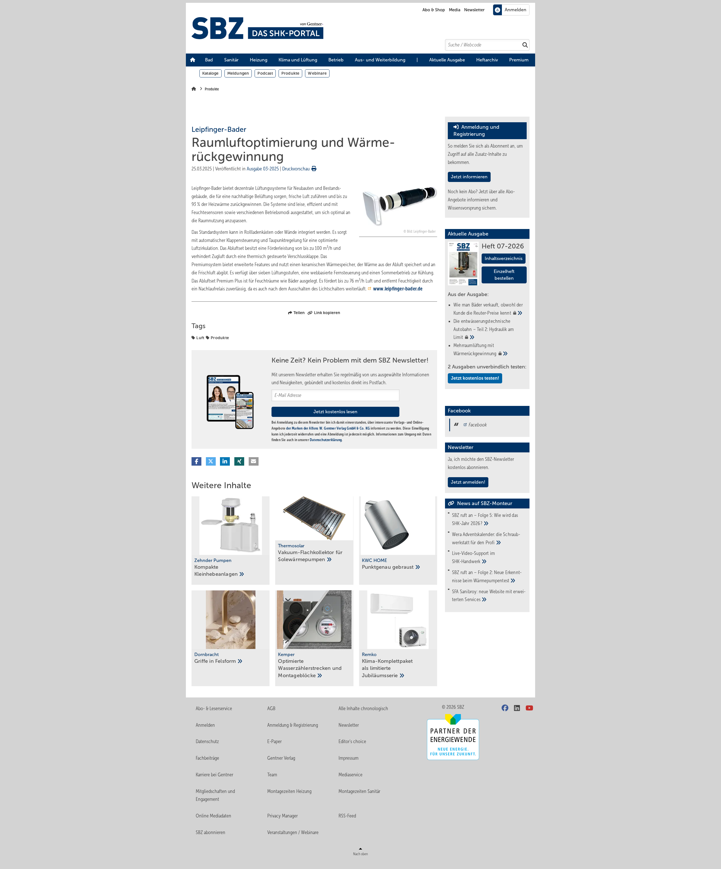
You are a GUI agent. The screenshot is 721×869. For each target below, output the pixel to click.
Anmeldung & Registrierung (292, 725)
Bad (209, 59)
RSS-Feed (347, 816)
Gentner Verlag (281, 758)
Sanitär (231, 59)
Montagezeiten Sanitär (359, 791)
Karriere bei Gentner (214, 774)
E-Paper (274, 741)
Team (272, 774)
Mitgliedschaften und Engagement (215, 795)
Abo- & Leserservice (214, 708)
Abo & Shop (433, 10)
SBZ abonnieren (210, 832)
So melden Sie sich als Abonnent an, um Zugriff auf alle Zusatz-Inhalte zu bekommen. (485, 154)
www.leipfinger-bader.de (398, 289)
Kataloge (210, 73)
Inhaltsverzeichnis (503, 258)
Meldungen (238, 73)
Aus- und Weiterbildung (380, 59)
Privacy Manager (282, 816)
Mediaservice (350, 774)
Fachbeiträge (207, 758)
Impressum (349, 758)
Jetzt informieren (469, 176)
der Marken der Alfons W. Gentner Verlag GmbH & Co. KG (328, 428)
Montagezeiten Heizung (289, 791)
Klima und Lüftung (298, 59)
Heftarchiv (487, 59)
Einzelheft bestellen (504, 275)
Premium (519, 59)
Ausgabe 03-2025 (263, 169)
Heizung (258, 59)
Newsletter (474, 10)
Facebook (478, 425)
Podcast (265, 73)
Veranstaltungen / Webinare (293, 832)
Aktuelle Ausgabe (447, 59)
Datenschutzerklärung (326, 440)
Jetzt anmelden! (468, 482)
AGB (271, 708)
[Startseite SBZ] (363, 28)
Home (192, 60)
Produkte (290, 73)
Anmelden (205, 725)
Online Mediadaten (213, 816)
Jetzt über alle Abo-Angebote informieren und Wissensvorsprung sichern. (481, 200)
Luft (200, 337)
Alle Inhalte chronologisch (363, 708)
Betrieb (336, 59)
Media (454, 10)
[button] (209, 60)
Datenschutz (207, 741)
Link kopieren (327, 312)
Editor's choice (352, 741)
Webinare (317, 73)
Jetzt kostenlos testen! (475, 378)
